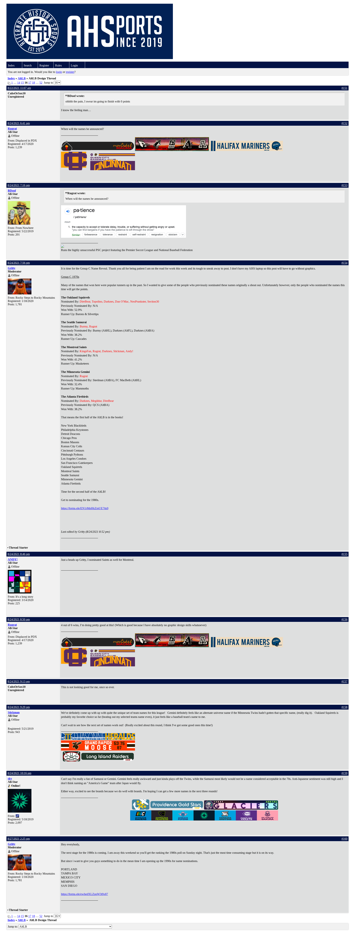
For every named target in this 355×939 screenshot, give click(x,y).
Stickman (14, 712)
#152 (344, 123)
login (59, 71)
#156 (344, 619)
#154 (344, 262)
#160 (344, 838)
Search (28, 65)
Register (44, 65)
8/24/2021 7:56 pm (19, 262)
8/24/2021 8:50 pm (19, 619)
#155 (344, 554)
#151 (344, 88)
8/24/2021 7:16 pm (19, 185)
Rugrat (12, 128)
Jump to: (13, 926)
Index (11, 65)
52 (40, 82)
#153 (344, 185)
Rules (58, 65)
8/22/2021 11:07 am (19, 88)
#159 (344, 773)
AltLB (22, 78)
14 (18, 82)
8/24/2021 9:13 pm (19, 681)
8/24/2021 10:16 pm (19, 773)
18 (33, 82)
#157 (344, 681)
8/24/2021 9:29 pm (19, 707)
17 (29, 82)
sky (10, 778)
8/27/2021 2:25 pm (19, 838)
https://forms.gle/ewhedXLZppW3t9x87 (84, 894)
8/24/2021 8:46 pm (19, 554)
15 (22, 82)
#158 (344, 707)
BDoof (12, 190)
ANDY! (13, 559)
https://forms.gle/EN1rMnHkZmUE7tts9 (84, 508)
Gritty (11, 268)
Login (74, 65)
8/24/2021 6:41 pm (19, 123)
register (70, 71)
